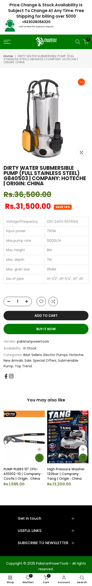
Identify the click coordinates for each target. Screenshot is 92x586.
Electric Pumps (55, 354)
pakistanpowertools (33, 341)
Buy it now (46, 329)
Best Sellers (32, 354)
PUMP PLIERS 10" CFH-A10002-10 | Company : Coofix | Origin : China (23, 474)
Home (8, 56)
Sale (28, 360)
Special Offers (44, 360)
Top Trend (23, 366)
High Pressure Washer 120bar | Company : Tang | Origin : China (66, 474)
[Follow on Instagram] (11, 376)
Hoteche (76, 354)
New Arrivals (13, 360)
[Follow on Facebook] (6, 376)
